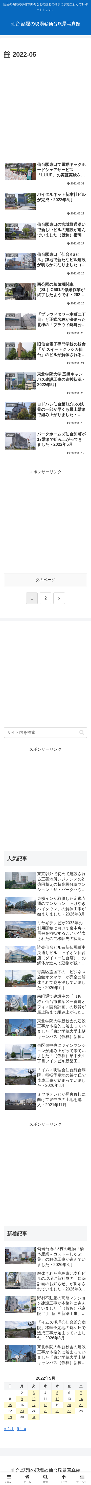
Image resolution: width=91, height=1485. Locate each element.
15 (10, 1405)
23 (22, 1411)
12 (57, 1399)
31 (33, 1417)
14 (81, 1399)
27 (69, 1411)
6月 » (21, 1429)
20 (69, 1405)
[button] (81, 732)
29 (10, 1417)
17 (33, 1405)
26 (57, 1411)
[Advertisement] (45, 108)
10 (33, 1399)
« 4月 (9, 1429)
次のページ (45, 580)
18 (45, 1405)
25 (45, 1411)
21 (81, 1405)
